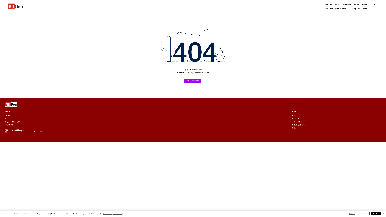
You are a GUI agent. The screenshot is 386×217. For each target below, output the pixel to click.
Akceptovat (375, 214)
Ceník (294, 128)
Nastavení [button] (352, 214)
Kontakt (294, 116)
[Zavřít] (383, 213)
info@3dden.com (359, 9)
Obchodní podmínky (298, 125)
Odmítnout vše (363, 214)
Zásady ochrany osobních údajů (113, 214)
